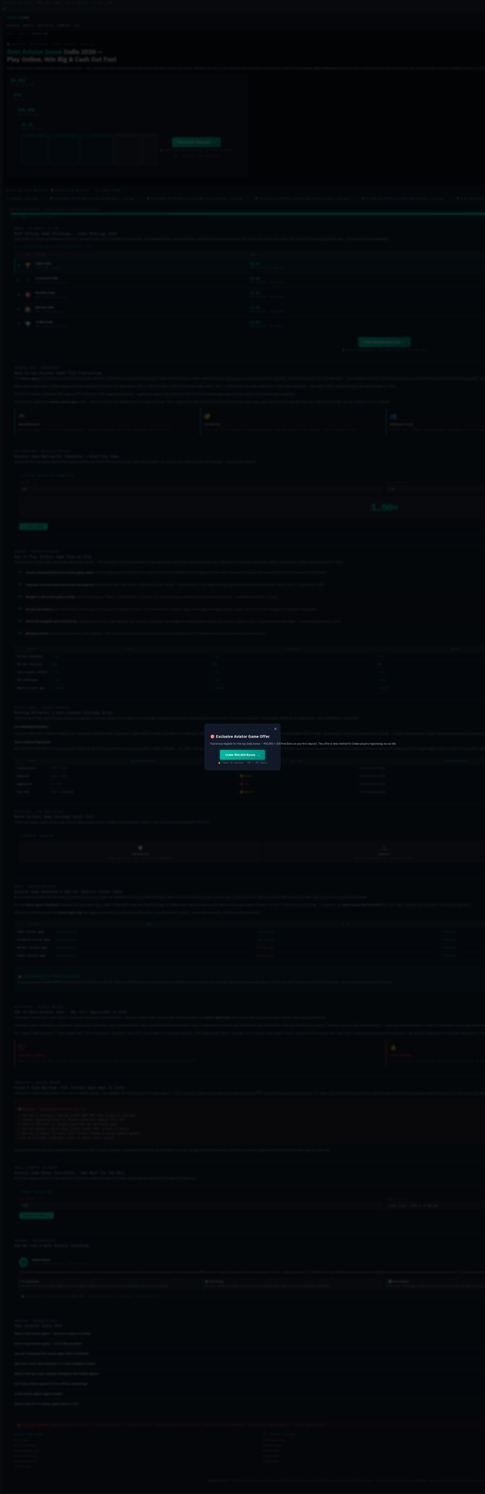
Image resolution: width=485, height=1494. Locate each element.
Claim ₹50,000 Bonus (240, 755)
